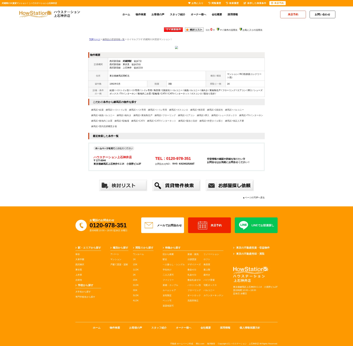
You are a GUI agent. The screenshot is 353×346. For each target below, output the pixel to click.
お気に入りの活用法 (252, 30)
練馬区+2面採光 (215, 110)
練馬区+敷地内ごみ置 (101, 121)
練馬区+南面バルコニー (103, 115)
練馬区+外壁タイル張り (211, 121)
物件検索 (141, 14)
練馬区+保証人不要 (234, 121)
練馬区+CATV (138, 121)
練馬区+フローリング (165, 115)
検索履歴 (234, 3)
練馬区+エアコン (186, 115)
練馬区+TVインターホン (251, 115)
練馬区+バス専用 (137, 110)
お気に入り (198, 3)
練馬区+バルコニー (234, 110)
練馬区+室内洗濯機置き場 (104, 126)
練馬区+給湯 (97, 110)
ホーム (126, 14)
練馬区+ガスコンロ (178, 110)
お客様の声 (157, 14)
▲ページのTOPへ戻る (254, 197)
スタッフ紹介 (177, 14)
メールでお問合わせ (169, 225)
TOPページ (94, 39)
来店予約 (216, 225)
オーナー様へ (198, 14)
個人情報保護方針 (250, 327)
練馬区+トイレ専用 (157, 110)
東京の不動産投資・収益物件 (253, 247)
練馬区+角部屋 (197, 110)
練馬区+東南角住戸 (142, 115)
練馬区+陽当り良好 (187, 121)
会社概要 (217, 14)
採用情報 (233, 14)
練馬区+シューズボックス (224, 115)
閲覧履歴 (216, 3)
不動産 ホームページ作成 (181, 344)
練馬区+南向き (124, 115)
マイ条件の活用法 (228, 30)
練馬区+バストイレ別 (116, 110)
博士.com (200, 344)
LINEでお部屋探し (263, 225)
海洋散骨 (211, 344)
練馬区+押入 (203, 115)
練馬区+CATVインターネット (161, 121)
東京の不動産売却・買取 (250, 253)
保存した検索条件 (256, 3)
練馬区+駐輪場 (122, 121)
